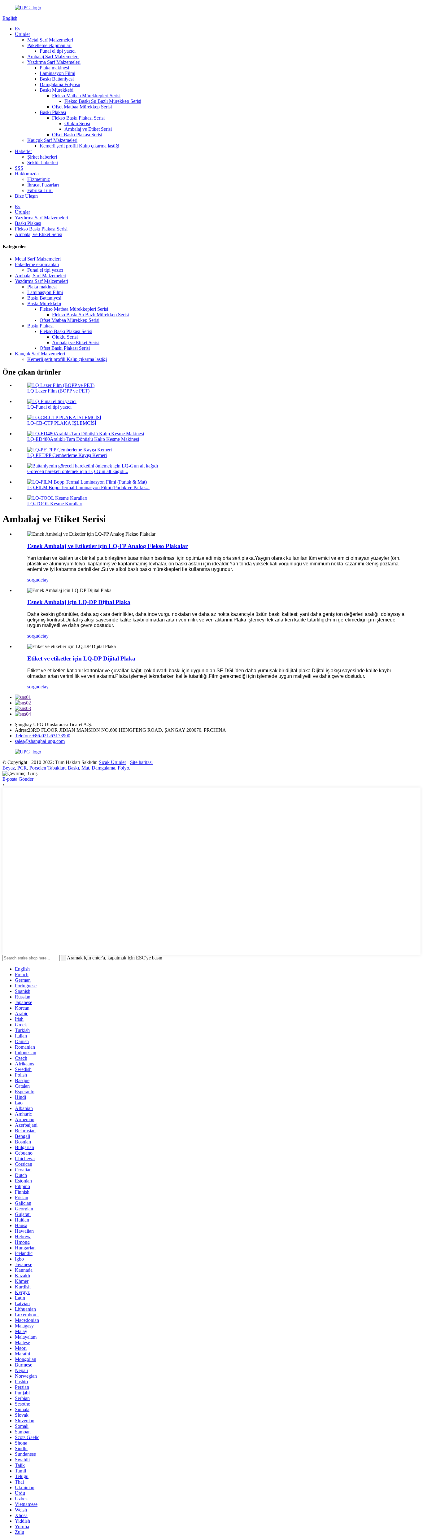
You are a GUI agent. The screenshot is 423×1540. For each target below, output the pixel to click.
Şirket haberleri (42, 157)
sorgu (32, 579)
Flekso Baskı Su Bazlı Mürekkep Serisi (102, 101)
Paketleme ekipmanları (49, 45)
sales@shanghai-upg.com (40, 741)
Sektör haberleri (42, 162)
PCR (22, 767)
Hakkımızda (27, 173)
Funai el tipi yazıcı (58, 51)
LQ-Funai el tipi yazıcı (49, 407)
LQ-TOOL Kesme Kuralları (54, 503)
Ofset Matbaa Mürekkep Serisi (82, 106)
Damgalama (103, 767)
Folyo (123, 767)
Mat (85, 767)
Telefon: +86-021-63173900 (42, 735)
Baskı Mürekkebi (56, 90)
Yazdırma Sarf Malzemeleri (54, 62)
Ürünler (22, 34)
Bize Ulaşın (26, 196)
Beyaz (8, 767)
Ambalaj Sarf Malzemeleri (53, 56)
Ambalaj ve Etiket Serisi (88, 129)
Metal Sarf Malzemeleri (50, 39)
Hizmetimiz (38, 179)
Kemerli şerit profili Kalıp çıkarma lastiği (79, 145)
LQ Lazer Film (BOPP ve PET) (58, 390)
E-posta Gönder (17, 779)
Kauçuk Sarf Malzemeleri (52, 140)
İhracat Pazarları (43, 184)
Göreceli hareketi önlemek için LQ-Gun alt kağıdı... (77, 471)
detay (43, 579)
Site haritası (141, 762)
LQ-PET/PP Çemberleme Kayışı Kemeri (67, 455)
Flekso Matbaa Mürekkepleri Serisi (86, 95)
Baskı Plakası (53, 112)
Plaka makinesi (54, 67)
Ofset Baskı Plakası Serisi (77, 134)
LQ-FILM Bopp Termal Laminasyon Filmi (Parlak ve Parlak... (88, 487)
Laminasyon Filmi (57, 73)
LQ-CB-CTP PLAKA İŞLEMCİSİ (61, 423)
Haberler (23, 151)
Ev (17, 28)
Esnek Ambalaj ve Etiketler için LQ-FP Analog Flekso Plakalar (107, 546)
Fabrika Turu (40, 190)
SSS (19, 168)
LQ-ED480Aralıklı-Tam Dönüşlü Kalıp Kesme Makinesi (83, 439)
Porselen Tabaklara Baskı (54, 767)
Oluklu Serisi (77, 123)
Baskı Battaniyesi (57, 78)
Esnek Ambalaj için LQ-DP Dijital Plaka (78, 602)
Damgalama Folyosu (60, 84)
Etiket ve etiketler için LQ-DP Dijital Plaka (81, 658)
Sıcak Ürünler (112, 762)
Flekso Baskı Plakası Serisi (78, 118)
